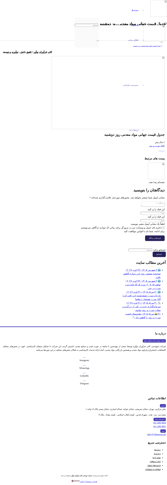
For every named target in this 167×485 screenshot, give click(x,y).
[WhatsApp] (84, 364)
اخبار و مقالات (155, 462)
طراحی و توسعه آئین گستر (88, 482)
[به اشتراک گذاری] (160, 150)
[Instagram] (84, 356)
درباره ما (157, 454)
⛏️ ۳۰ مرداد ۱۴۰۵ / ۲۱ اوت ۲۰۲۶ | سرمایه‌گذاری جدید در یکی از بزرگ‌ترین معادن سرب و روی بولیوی (141, 307)
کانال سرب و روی (157, 146)
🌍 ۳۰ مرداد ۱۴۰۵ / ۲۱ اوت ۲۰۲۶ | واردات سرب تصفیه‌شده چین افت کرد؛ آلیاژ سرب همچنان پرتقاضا (141, 296)
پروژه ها (157, 450)
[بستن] (98, 40)
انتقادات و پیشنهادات (153, 470)
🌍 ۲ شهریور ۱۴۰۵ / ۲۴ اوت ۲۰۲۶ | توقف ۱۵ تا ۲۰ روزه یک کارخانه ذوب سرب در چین (143, 285)
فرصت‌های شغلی (154, 466)
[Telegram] (84, 379)
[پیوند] (154, 40)
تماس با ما (157, 458)
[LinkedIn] (84, 372)
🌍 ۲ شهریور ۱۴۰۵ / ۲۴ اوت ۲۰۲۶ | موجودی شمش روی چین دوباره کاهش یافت (142, 274)
